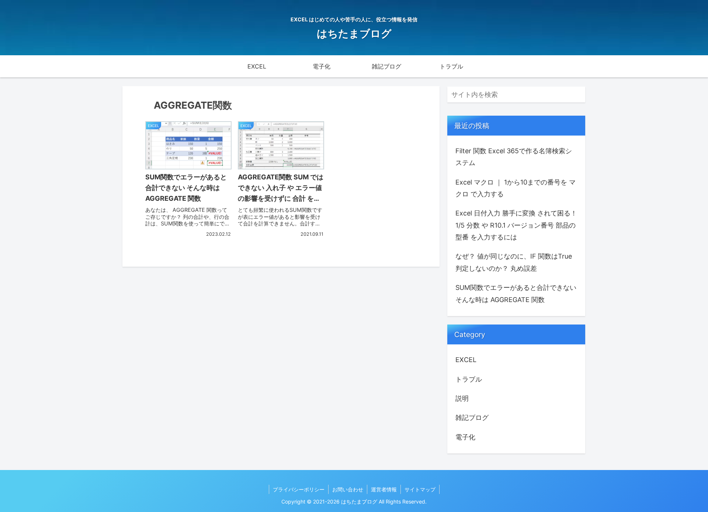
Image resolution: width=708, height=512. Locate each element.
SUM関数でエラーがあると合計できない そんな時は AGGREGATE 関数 (515, 293)
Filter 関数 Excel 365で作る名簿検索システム (513, 156)
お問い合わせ (347, 489)
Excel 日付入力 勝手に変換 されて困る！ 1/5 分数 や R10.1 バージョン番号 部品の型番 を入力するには (516, 225)
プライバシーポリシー (298, 489)
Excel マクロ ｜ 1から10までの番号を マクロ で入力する (515, 188)
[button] (578, 94)
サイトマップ (420, 489)
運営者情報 (384, 489)
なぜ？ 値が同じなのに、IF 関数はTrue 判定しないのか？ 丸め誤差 (513, 262)
